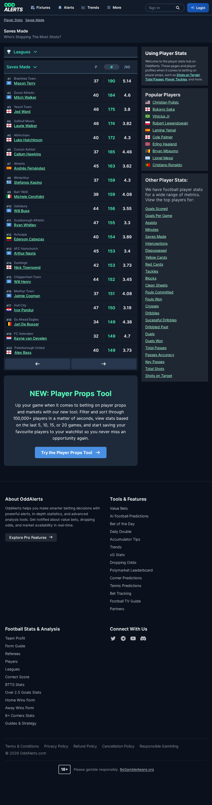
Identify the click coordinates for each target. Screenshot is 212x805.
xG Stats (117, 554)
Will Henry (22, 281)
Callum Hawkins (27, 154)
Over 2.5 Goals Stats (23, 692)
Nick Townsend (27, 267)
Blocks (150, 278)
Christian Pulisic (166, 102)
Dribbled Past (156, 327)
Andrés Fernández (29, 168)
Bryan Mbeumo (165, 151)
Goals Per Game (158, 215)
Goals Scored (156, 208)
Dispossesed (156, 250)
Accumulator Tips (125, 539)
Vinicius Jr (161, 116)
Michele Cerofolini (29, 196)
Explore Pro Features (28, 537)
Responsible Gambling (159, 746)
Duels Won (154, 341)
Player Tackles (176, 79)
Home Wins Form (20, 700)
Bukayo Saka (164, 109)
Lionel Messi (163, 158)
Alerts (69, 7)
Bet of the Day (122, 524)
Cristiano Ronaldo (167, 165)
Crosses (152, 306)
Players (11, 661)
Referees (12, 653)
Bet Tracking (120, 593)
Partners (117, 609)
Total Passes (154, 79)
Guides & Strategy (20, 723)
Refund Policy (85, 746)
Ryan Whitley (25, 225)
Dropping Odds (123, 562)
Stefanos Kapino (28, 182)
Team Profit (15, 638)
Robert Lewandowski (170, 123)
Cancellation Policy (118, 746)
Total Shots (154, 368)
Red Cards (154, 264)
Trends (93, 7)
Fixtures (43, 7)
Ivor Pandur (24, 310)
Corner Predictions (126, 578)
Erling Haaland (165, 144)
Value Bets (119, 508)
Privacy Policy (56, 746)
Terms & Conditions (22, 746)
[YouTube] (133, 638)
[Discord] (143, 638)
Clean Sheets (156, 285)
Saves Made (155, 236)
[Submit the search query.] (177, 8)
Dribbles (152, 313)
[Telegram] (123, 638)
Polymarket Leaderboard (131, 570)
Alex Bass (23, 352)
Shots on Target (188, 75)
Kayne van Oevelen (30, 338)
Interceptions (156, 243)
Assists (151, 222)
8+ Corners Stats (20, 715)
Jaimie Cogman (27, 296)
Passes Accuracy (159, 355)
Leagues (12, 669)
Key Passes (154, 361)
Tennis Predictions (125, 585)
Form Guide (15, 646)
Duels (150, 334)
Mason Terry (24, 83)
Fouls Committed (159, 292)
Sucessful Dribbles (161, 320)
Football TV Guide (125, 601)
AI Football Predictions (129, 516)
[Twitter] (113, 638)
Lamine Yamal (164, 130)
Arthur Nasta (25, 253)
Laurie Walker (25, 125)
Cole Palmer (163, 137)
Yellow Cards (156, 257)
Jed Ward (22, 111)
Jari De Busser (26, 324)
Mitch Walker (25, 97)
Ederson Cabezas (29, 239)
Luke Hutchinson (28, 140)
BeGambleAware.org (137, 769)
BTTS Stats (15, 684)
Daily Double (120, 531)
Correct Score (17, 677)
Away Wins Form (19, 708)
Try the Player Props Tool (67, 452)
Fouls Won (153, 299)
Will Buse (21, 210)
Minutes (151, 229)
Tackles (151, 271)
